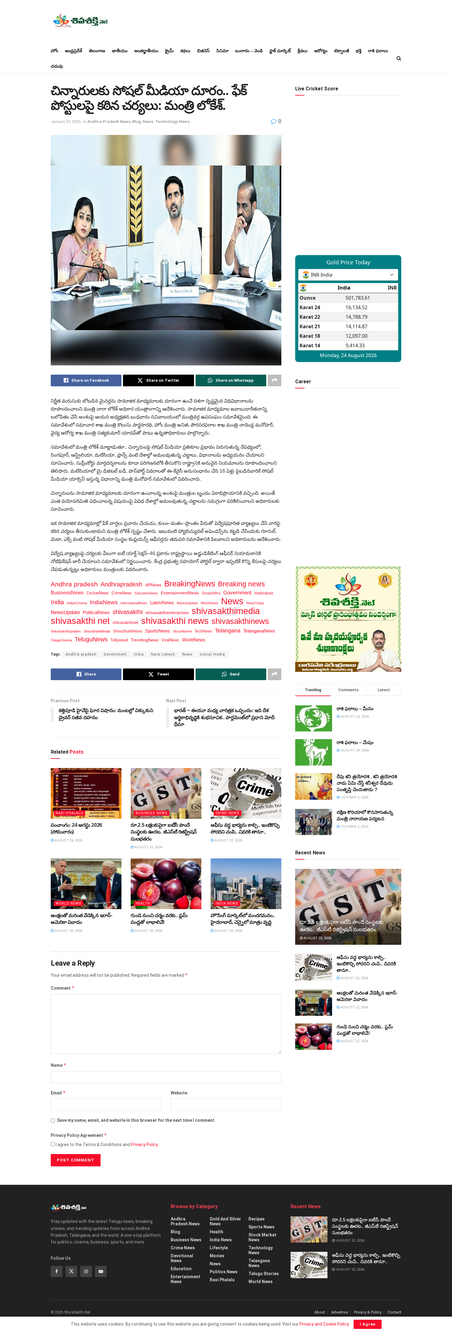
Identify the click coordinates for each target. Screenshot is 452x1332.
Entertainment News (185, 1279)
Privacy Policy (144, 1144)
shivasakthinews (240, 621)
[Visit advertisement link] (348, 619)
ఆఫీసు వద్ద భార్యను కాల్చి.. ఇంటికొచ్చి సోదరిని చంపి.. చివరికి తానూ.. (366, 964)
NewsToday (255, 603)
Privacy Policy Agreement (79, 1135)
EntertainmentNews (180, 592)
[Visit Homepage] (80, 21)
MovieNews (209, 603)
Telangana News (259, 1263)
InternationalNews (134, 603)
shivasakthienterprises (167, 612)
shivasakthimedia (226, 611)
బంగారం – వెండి (249, 50)
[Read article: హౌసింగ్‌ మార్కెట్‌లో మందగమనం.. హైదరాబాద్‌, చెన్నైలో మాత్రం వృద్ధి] (246, 883)
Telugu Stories (263, 1273)
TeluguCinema (61, 640)
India (57, 602)
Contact (394, 1312)
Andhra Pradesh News (108, 121)
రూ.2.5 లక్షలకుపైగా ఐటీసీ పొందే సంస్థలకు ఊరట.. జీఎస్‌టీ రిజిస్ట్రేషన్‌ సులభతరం (163, 831)
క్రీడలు (302, 50)
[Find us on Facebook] (56, 1271)
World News (68, 903)
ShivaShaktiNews (127, 631)
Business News (152, 813)
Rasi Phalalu (69, 813)
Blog (136, 121)
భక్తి (358, 50)
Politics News (224, 1271)
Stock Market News (262, 1237)
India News (227, 903)
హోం (54, 50)
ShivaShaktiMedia (97, 631)
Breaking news (241, 584)
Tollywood (119, 640)
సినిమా (222, 50)
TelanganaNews (259, 630)
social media (212, 654)
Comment (63, 988)
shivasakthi (128, 612)
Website (179, 1092)
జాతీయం (120, 50)
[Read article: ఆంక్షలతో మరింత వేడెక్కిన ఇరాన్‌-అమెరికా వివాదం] (86, 883)
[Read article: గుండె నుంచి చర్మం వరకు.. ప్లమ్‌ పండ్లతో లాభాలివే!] (166, 883)
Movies (217, 1255)
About (319, 1312)
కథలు (185, 50)
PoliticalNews (96, 612)
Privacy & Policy (367, 1312)
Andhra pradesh (74, 584)
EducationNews (146, 593)
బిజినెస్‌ (203, 50)
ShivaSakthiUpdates (66, 631)
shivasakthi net (80, 621)
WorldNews (193, 639)
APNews (153, 584)
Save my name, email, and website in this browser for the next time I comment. (136, 1120)
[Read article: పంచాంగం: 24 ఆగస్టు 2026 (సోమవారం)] (86, 793)
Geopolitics (211, 593)
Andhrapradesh (121, 584)
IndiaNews (104, 602)
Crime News (228, 813)
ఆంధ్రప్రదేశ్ (73, 50)
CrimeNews (122, 593)
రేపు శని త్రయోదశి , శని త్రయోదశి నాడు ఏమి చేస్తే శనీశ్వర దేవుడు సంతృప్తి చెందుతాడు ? (367, 783)
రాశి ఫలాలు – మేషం (355, 742)
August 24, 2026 (68, 840)
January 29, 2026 (66, 121)
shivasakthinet (125, 623)
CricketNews (97, 593)
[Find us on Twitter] (71, 1271)
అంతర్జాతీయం (146, 50)
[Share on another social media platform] (274, 380)
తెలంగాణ (97, 50)
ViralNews (170, 640)
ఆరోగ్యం (320, 50)
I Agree (367, 1324)
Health (143, 903)
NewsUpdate (65, 612)
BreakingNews (189, 584)
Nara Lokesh (163, 654)
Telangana (227, 631)
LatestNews (162, 602)
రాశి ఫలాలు (378, 50)
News (148, 121)
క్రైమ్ (169, 50)
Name (58, 1065)
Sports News (261, 1226)
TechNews (203, 631)
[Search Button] (399, 58)
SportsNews (157, 630)
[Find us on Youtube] (101, 1271)
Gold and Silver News (225, 1221)
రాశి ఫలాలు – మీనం (355, 708)
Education (181, 1268)
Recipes (256, 1218)
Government (237, 593)
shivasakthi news (175, 621)
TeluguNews (91, 639)
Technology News (172, 121)
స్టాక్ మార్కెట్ (280, 50)
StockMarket (182, 631)
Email (58, 1093)
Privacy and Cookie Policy (324, 1324)
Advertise (339, 1312)
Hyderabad (263, 593)
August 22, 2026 (147, 847)
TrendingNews (145, 640)
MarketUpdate (187, 603)
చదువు (57, 66)
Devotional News (182, 1258)
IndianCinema (77, 603)
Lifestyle (219, 1247)
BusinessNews (67, 592)
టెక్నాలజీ (341, 50)
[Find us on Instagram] (86, 1271)
